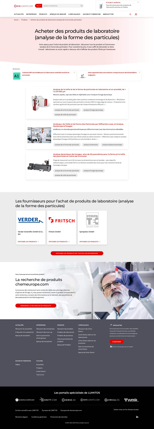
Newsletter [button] (108, 14)
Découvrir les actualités (23, 329)
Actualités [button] (19, 14)
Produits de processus (65, 335)
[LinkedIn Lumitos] (137, 417)
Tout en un (40, 375)
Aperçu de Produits (64, 345)
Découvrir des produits (65, 329)
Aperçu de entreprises (44, 341)
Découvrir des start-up (44, 332)
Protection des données (58, 417)
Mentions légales (21, 417)
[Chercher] (81, 6)
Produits (39, 368)
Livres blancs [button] (74, 14)
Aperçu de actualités (22, 335)
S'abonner (116, 342)
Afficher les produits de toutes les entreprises (77, 253)
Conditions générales (39, 417)
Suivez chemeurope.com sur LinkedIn (123, 346)
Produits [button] (43, 14)
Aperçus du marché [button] (58, 14)
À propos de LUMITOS (49, 410)
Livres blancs (41, 371)
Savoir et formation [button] (92, 14)
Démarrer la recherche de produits (36, 306)
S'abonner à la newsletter (24, 332)
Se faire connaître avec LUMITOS (27, 410)
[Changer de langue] (136, 14)
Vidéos (17, 364)
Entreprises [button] (31, 14)
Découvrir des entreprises (45, 329)
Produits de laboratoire (65, 332)
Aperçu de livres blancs (86, 352)
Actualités (40, 364)
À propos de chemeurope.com (71, 410)
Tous (37, 6)
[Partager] (130, 14)
